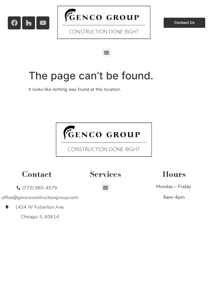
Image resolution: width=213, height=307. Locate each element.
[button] (106, 52)
